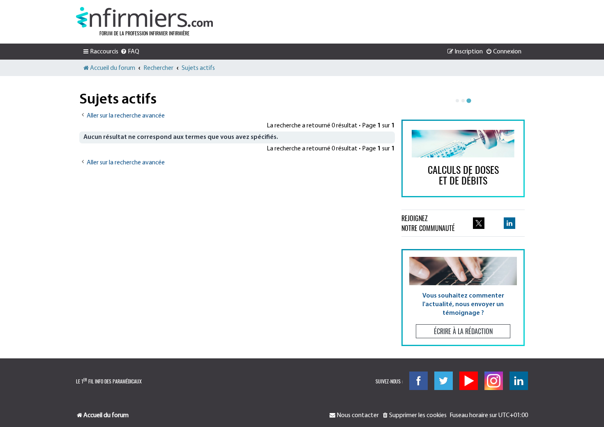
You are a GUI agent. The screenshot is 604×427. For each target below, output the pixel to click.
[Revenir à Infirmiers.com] (144, 17)
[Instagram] (493, 381)
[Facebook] (418, 381)
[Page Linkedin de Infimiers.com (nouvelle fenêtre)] (509, 223)
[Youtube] (468, 381)
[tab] (457, 100)
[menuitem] (129, 51)
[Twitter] (443, 381)
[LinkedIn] (518, 381)
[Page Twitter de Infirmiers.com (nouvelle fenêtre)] (478, 223)
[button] (463, 297)
